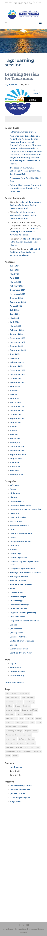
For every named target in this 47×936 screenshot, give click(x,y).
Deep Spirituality (18, 517)
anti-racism (24, 693)
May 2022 (14, 394)
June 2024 (15, 314)
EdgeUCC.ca (14, 887)
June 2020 (15, 466)
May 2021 (14, 434)
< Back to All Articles (14, 682)
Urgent (13, 645)
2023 (8, 693)
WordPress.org (17, 675)
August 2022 (16, 386)
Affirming (14, 485)
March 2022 (15, 402)
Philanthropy (16, 601)
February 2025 (17, 286)
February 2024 (17, 330)
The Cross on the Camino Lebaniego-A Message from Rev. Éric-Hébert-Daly (25, 171)
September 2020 (18, 454)
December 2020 (17, 446)
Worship (37, 751)
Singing (9, 743)
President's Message (19, 605)
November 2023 (17, 342)
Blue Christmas (28, 698)
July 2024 (14, 310)
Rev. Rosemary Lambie (21, 785)
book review (10, 702)
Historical (29, 718)
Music (39, 722)
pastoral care (11, 727)
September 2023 (18, 350)
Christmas (15, 493)
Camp (13, 489)
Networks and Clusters (21, 585)
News (12, 588)
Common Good (17, 501)
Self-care (22, 739)
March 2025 (15, 282)
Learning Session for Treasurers (22, 76)
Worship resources (19, 649)
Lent (32, 722)
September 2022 (18, 382)
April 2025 (14, 278)
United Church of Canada (22, 641)
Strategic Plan (16, 633)
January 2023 (16, 366)
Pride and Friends (18, 608)
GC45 (12, 529)
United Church (22, 747)
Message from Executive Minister (25, 572)
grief (21, 718)
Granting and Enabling (21, 533)
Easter (19, 714)
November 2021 (17, 410)
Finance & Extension (19, 525)
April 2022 (14, 398)
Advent (15, 693)
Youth (8, 756)
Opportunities (16, 592)
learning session (22, 722)
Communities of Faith (20, 505)
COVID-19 (14, 513)
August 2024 (16, 306)
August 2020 (16, 458)
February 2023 (17, 362)
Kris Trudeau (16, 767)
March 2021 (15, 438)
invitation (9, 722)
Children (9, 706)
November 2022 (17, 374)
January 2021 (16, 442)
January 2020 (16, 474)
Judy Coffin (15, 801)
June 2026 (15, 266)
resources (27, 735)
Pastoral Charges (18, 597)
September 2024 (18, 302)
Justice (13, 549)
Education (28, 714)
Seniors (13, 625)
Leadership (15, 553)
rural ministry (11, 739)
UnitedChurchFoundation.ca (20, 885)
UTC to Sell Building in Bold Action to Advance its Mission (24, 231)
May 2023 (14, 358)
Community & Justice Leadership (26, 509)
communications (12, 710)
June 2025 (14, 270)
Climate (13, 497)
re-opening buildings (14, 731)
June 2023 (14, 354)
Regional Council (31, 731)
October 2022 (16, 378)
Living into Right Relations (22, 568)
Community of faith (29, 710)
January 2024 (16, 334)
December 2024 (17, 290)
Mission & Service (18, 580)
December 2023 (17, 338)
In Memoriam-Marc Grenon (23, 132)
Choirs (17, 706)
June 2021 (14, 430)
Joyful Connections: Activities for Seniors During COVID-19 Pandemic (25, 205)
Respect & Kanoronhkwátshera (25, 621)
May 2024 (14, 318)
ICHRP (38, 718)
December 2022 (17, 370)
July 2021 (14, 426)
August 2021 (15, 422)
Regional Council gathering (23, 613)
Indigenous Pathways (20, 541)
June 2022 (14, 390)
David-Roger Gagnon (20, 798)
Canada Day (29, 702)
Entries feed (15, 667)
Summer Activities (18, 637)
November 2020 (17, 450)
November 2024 (17, 294)
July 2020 (14, 462)
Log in (13, 663)
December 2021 (17, 406)
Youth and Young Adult (21, 653)
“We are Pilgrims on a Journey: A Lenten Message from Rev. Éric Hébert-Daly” (25, 188)
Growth (13, 537)
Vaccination (34, 747)
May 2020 (14, 470)
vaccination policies (13, 751)
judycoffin (12, 84)
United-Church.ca (16, 880)
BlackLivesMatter (12, 698)
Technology (31, 743)
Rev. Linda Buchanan (20, 789)
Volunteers (27, 751)
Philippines (22, 727)
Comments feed (17, 671)
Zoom (15, 756)
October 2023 (16, 346)
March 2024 (15, 326)
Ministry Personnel (19, 576)
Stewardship (16, 629)
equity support (11, 718)
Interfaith (14, 545)
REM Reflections (17, 617)
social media (19, 743)
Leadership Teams (18, 557)
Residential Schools (13, 735)
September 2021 (17, 418)
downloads (10, 714)
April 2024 (14, 322)
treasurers (10, 747)
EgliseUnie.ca (14, 882)
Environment (16, 521)
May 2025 (14, 274)
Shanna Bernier (17, 794)
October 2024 (16, 298)
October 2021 (16, 414)
